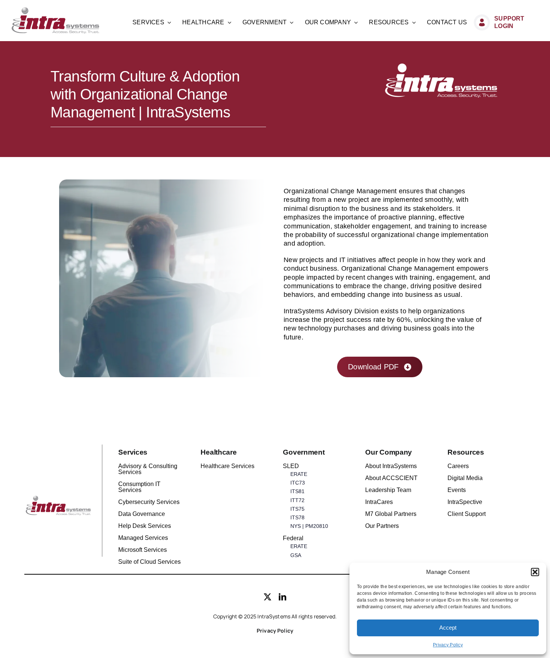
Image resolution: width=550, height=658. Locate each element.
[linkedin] (282, 597)
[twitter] (267, 597)
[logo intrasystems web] (55, 10)
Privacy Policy (448, 645)
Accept (447, 627)
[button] (535, 572)
